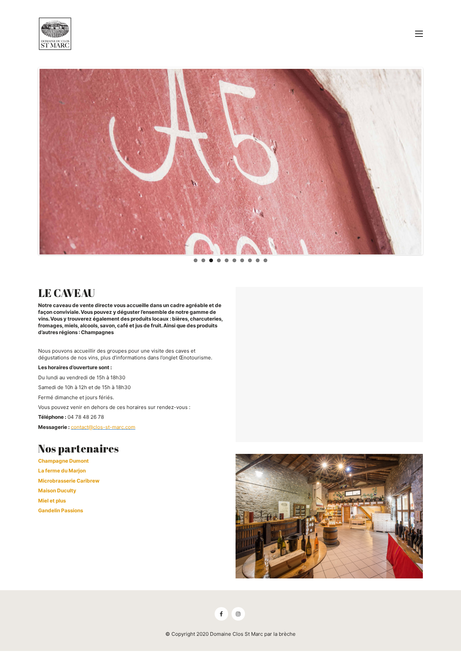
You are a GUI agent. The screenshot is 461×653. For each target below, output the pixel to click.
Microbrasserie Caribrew (69, 481)
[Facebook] (221, 614)
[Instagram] (238, 614)
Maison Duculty (57, 490)
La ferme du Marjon (62, 470)
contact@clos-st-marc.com (103, 427)
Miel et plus (52, 500)
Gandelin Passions (60, 510)
